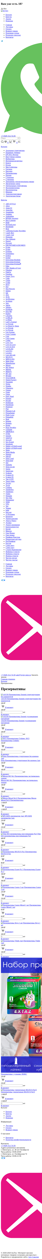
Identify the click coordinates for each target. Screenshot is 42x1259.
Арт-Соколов (33, 1257)
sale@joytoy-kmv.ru (23, 675)
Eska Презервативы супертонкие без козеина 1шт (20, 760)
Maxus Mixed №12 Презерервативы (18, 799)
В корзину (9, 707)
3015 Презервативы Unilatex (15, 740)
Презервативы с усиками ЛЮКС (14, 1074)
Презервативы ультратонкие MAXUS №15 (18, 1092)
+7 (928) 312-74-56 (8, 136)
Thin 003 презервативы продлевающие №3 (21, 835)
